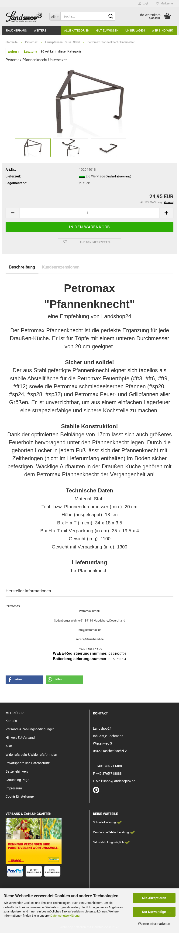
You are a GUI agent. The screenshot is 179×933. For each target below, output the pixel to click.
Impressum (14, 788)
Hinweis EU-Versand (20, 737)
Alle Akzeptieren (154, 898)
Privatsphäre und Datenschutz (28, 763)
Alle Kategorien (76, 30)
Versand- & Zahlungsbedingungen (30, 729)
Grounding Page (17, 780)
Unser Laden (135, 30)
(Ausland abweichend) (118, 176)
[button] (13, 213)
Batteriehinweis (17, 771)
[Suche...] (110, 16)
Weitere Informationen (154, 924)
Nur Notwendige (154, 912)
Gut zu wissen (107, 30)
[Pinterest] (96, 791)
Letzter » (30, 51)
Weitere (40, 30)
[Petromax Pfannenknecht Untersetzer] (89, 102)
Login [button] (145, 3)
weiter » (14, 51)
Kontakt (11, 721)
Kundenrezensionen (60, 267)
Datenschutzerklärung (64, 915)
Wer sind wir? (162, 30)
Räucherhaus (16, 30)
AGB (9, 746)
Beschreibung (22, 267)
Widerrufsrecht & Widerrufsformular (31, 754)
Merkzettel (166, 3)
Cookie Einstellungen (20, 796)
